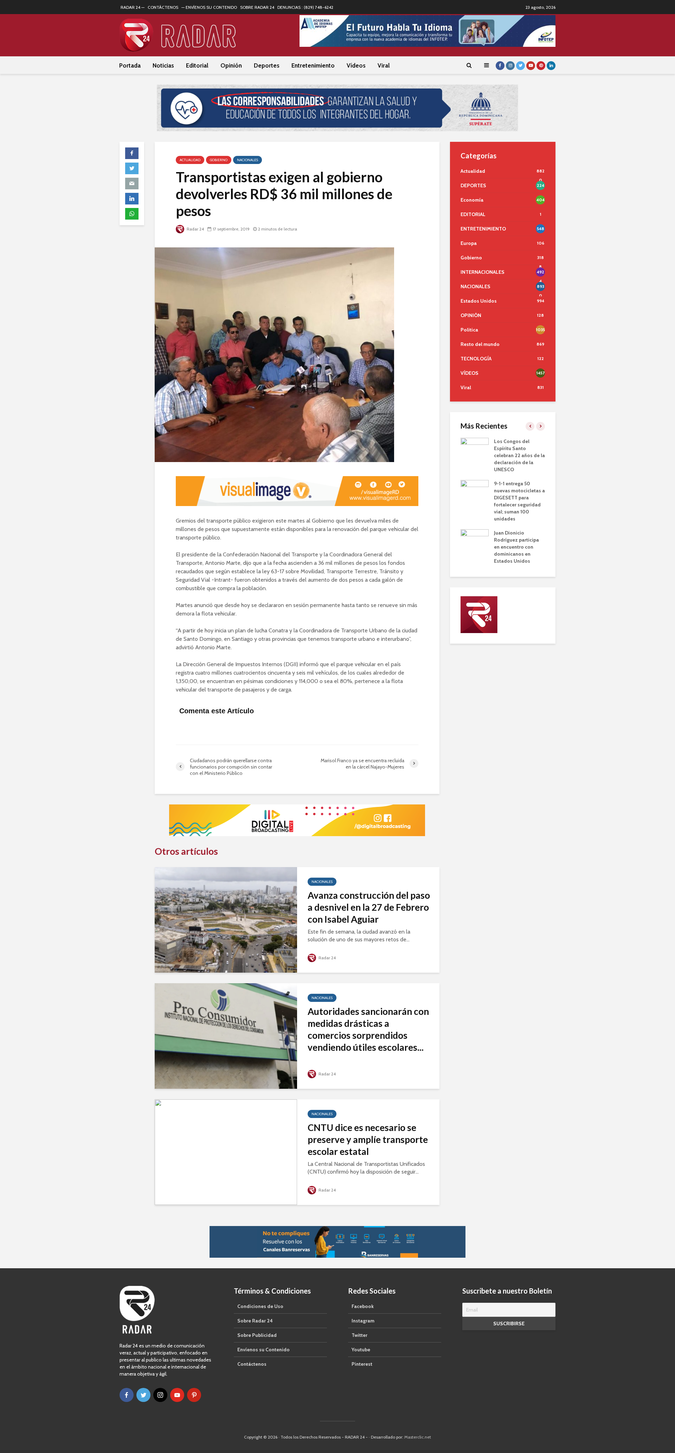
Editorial (197, 65)
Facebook (363, 1306)
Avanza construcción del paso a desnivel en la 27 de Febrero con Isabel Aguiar (369, 907)
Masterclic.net (417, 1437)
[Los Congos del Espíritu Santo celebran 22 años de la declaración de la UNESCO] (475, 447)
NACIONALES (247, 160)
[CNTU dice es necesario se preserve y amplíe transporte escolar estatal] (226, 1151)
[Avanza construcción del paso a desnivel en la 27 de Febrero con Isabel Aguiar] (226, 919)
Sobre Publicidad (257, 1335)
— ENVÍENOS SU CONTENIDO (209, 7)
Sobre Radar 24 (255, 1321)
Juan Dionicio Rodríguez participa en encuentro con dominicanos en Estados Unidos (516, 547)
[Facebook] (127, 1395)
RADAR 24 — (132, 7)
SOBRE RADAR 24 (257, 7)
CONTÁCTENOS (163, 7)
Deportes (266, 65)
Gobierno (218, 160)
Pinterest (362, 1364)
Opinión (231, 65)
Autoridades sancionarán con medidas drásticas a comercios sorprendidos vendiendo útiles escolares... (368, 1029)
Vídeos (356, 65)
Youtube (361, 1349)
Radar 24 (195, 229)
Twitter (359, 1335)
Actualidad (190, 160)
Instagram (363, 1321)
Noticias (163, 65)
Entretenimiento (313, 65)
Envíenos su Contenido (263, 1349)
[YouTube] (177, 1395)
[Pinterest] (194, 1395)
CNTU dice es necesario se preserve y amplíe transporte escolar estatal (368, 1139)
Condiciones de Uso (260, 1306)
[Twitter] (143, 1395)
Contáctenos (251, 1364)
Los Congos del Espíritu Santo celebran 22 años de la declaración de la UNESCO (519, 455)
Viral (384, 65)
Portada (130, 65)
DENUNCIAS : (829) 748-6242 (305, 7)
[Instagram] (160, 1395)
